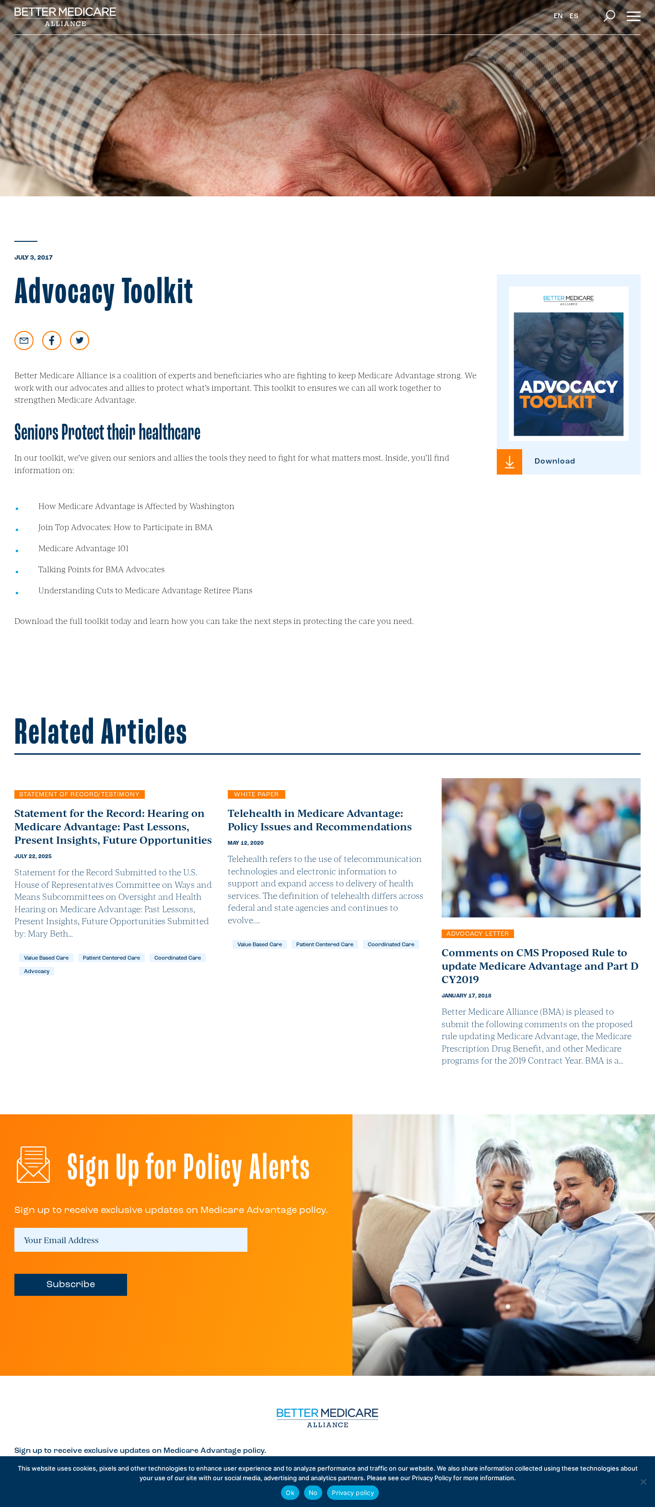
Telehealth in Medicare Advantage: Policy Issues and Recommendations (320, 819)
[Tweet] (79, 340)
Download (555, 461)
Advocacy (36, 971)
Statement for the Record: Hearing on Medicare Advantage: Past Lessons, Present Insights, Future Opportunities (113, 826)
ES (574, 16)
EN (558, 16)
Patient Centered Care (111, 958)
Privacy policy (353, 1492)
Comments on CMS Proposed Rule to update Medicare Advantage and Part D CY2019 (540, 965)
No (313, 1492)
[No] (643, 1481)
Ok (290, 1492)
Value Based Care (46, 958)
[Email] (24, 340)
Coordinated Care (177, 958)
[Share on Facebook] (51, 340)
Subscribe (71, 1285)
